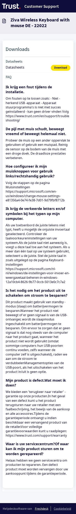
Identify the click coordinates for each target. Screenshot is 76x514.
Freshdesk (41, 508)
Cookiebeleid (62, 508)
